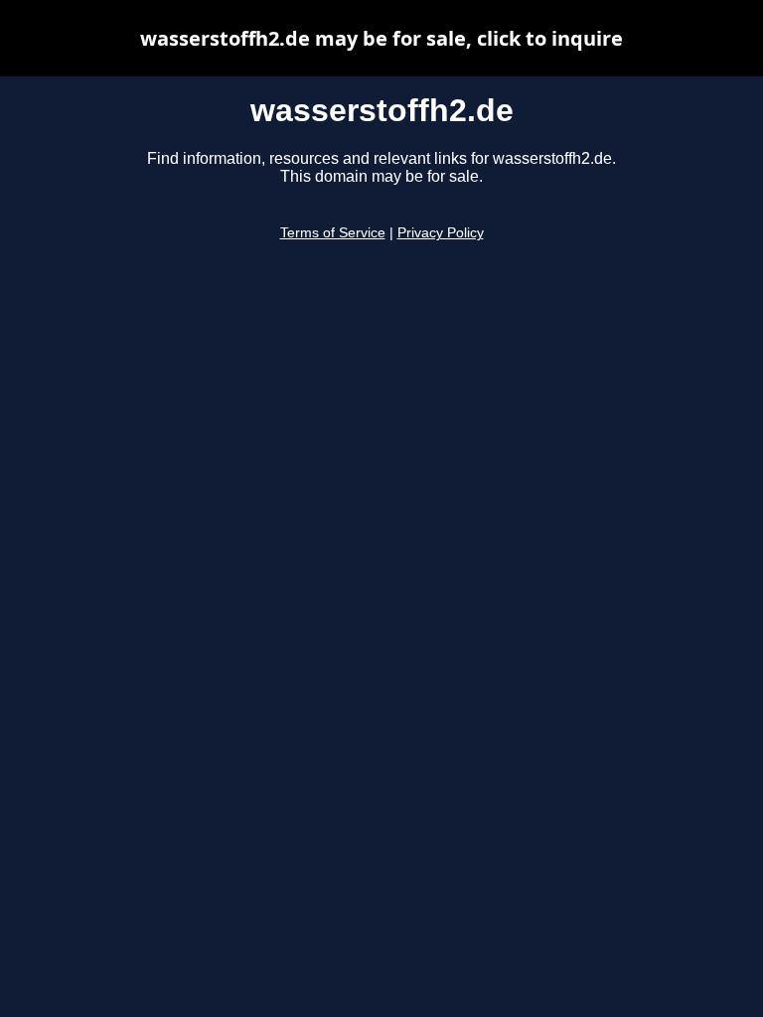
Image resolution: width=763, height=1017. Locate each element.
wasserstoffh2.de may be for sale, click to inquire (381, 38)
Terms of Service (332, 232)
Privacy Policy (440, 232)
